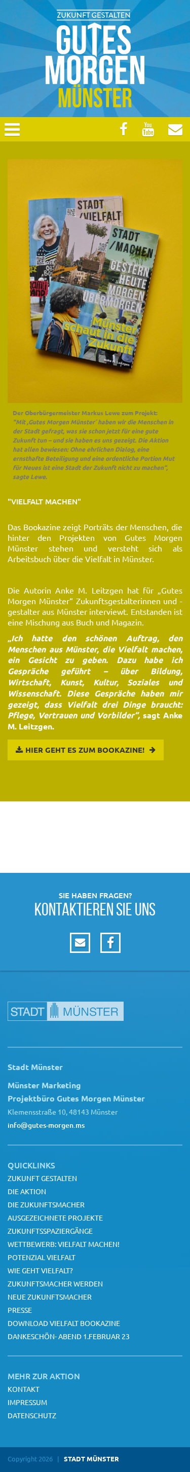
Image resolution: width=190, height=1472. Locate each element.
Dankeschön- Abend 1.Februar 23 (69, 1336)
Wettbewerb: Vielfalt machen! (64, 1243)
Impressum (27, 1402)
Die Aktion (27, 1191)
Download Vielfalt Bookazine (64, 1323)
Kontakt (24, 1388)
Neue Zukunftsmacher (50, 1296)
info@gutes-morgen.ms (46, 1125)
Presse (20, 1309)
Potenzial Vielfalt (41, 1257)
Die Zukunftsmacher (46, 1204)
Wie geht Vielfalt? (40, 1270)
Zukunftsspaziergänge (50, 1230)
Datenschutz (32, 1415)
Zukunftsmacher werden (55, 1283)
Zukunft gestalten (42, 1178)
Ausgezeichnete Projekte (55, 1217)
